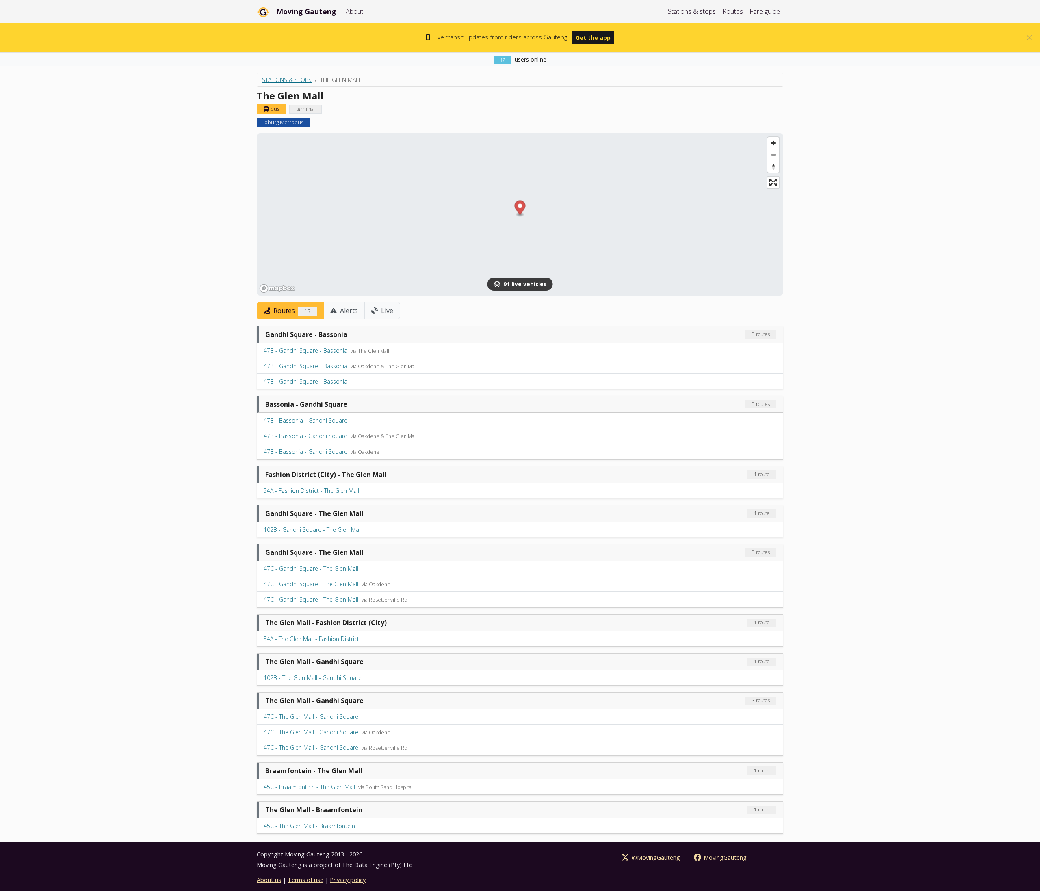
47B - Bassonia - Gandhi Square (305, 420)
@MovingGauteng (655, 857)
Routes (732, 11)
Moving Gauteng (306, 11)
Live (386, 310)
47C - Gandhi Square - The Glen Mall (311, 568)
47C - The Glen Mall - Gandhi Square (311, 717)
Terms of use (305, 880)
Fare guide (765, 11)
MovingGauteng (724, 857)
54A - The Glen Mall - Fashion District (311, 639)
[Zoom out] (773, 155)
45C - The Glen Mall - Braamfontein (309, 826)
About (354, 11)
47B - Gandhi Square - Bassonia (305, 350)
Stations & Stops (287, 80)
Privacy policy (348, 880)
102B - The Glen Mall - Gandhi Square (313, 678)
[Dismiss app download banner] (1029, 37)
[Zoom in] (773, 143)
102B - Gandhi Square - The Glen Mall (313, 529)
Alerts (348, 310)
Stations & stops (692, 11)
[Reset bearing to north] (773, 167)
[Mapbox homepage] (277, 288)
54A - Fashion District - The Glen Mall (311, 490)
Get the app (593, 37)
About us (269, 880)
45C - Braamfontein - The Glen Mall (309, 787)
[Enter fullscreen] (773, 182)
